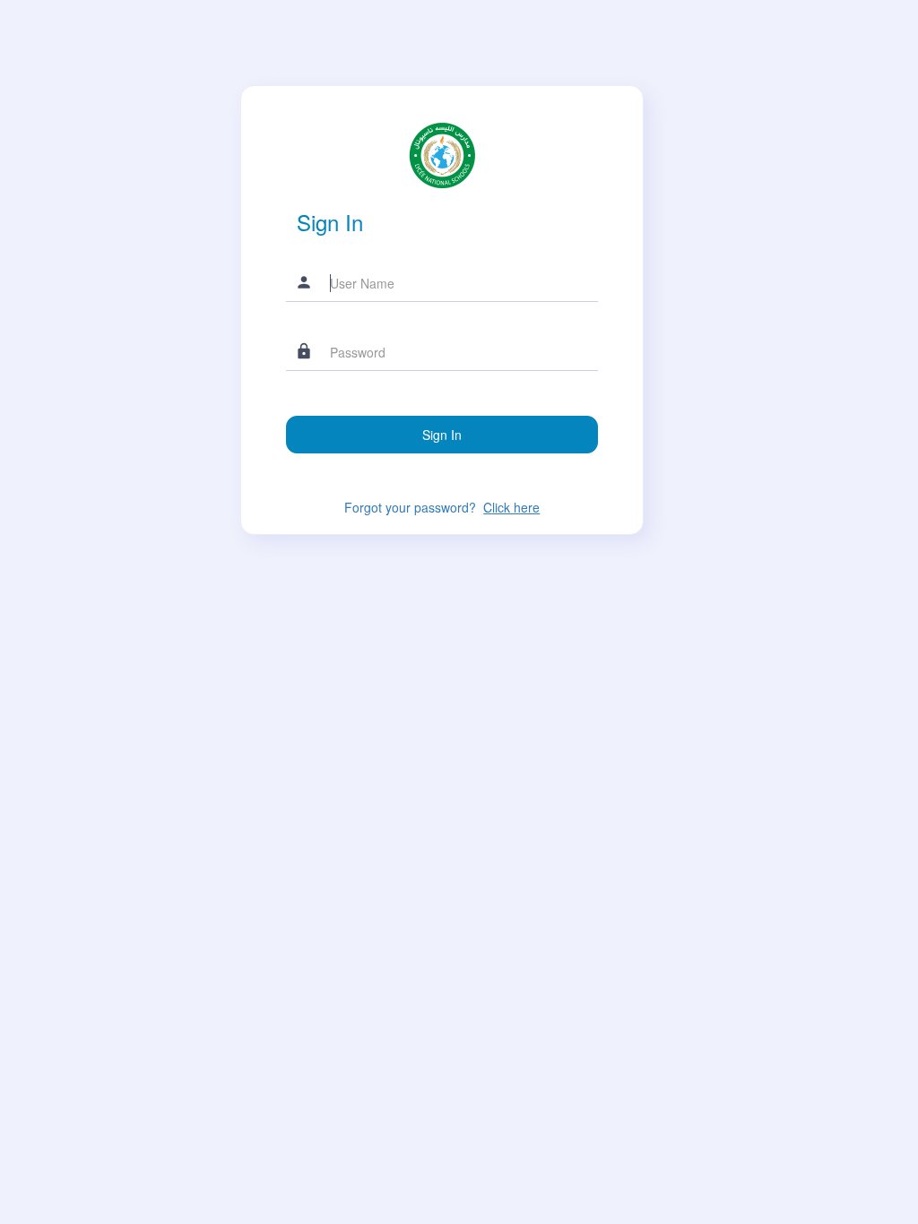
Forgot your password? (442, 507)
